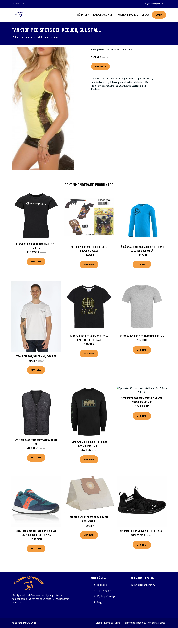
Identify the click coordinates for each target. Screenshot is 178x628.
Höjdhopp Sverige (127, 14)
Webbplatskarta (156, 622)
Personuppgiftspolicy (135, 622)
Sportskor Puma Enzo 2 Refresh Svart (141, 531)
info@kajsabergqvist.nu (153, 3)
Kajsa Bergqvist (102, 14)
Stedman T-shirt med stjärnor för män (142, 336)
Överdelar (127, 49)
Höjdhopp (83, 14)
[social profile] (22, 3)
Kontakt (108, 622)
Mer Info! (100, 66)
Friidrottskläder (112, 49)
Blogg (146, 14)
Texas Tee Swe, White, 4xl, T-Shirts (36, 356)
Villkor (118, 622)
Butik (159, 14)
